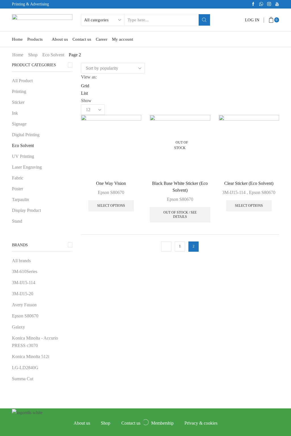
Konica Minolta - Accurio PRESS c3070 (35, 342)
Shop (33, 54)
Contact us (81, 39)
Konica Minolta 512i (30, 356)
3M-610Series (24, 271)
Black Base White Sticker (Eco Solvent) (180, 187)
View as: (89, 77)
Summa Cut (22, 378)
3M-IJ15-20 (22, 293)
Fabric (17, 177)
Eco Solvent (53, 54)
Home (17, 39)
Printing (19, 91)
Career (101, 39)
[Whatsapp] (261, 4)
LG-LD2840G (25, 367)
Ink (15, 113)
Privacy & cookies (200, 423)
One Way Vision (111, 183)
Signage (19, 123)
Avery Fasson (24, 304)
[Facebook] (253, 4)
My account (122, 39)
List (84, 93)
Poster (17, 188)
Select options (111, 206)
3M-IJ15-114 (234, 192)
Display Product (26, 210)
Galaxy (18, 327)
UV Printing (23, 156)
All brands (21, 260)
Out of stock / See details (180, 214)
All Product (22, 80)
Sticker (18, 102)
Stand (17, 221)
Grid (85, 85)
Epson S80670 (111, 192)
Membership (162, 423)
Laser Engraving (27, 167)
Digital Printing (26, 134)
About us (60, 39)
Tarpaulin (20, 199)
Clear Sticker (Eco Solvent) (248, 183)
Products (35, 39)
